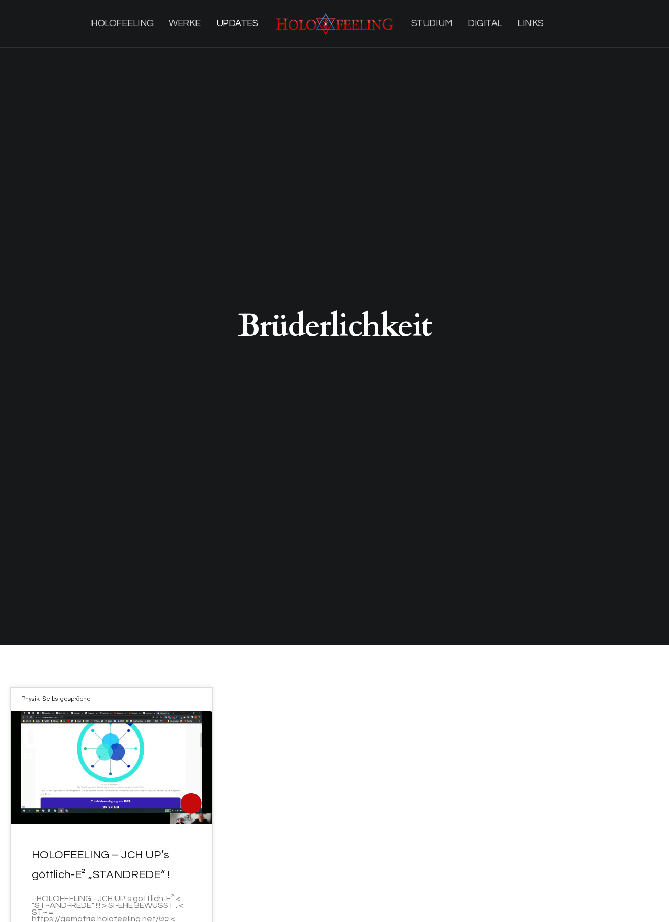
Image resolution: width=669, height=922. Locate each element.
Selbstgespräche (66, 698)
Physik (30, 698)
